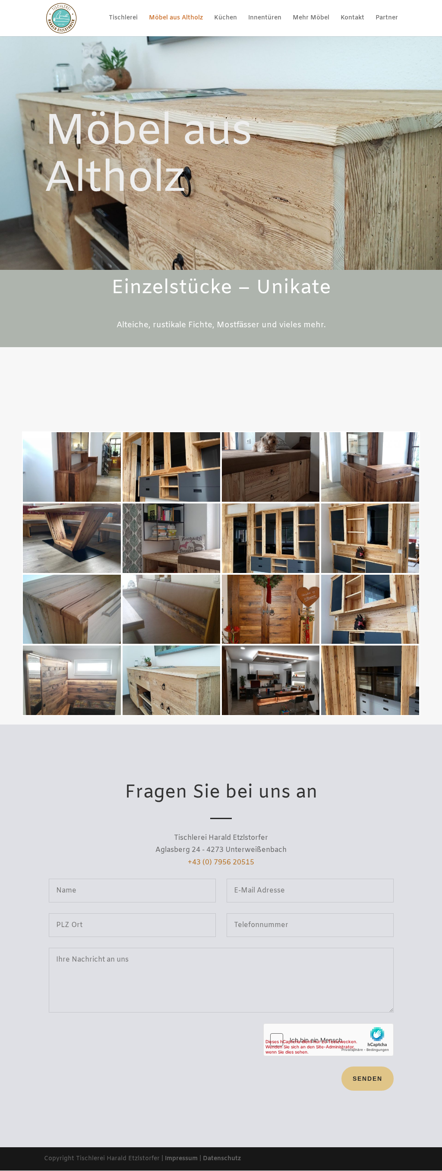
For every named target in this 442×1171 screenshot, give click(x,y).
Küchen (225, 18)
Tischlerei (123, 18)
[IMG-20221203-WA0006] (370, 642)
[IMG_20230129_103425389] (171, 571)
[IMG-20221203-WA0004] (71, 571)
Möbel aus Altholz (176, 18)
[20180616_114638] (171, 642)
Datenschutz (222, 1159)
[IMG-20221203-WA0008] (270, 571)
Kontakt (352, 18)
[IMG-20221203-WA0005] (370, 713)
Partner (387, 18)
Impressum (181, 1159)
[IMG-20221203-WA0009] (171, 500)
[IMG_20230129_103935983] (270, 500)
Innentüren (264, 18)
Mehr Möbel (311, 18)
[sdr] (270, 713)
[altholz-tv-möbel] (171, 713)
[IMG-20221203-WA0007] (370, 571)
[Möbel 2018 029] (270, 642)
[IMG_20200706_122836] (71, 713)
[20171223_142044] (71, 642)
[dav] (71, 500)
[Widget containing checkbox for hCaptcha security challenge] (328, 1039)
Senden (367, 1078)
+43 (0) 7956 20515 (221, 862)
